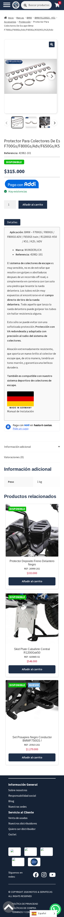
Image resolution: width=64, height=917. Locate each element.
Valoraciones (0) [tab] (14, 457)
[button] (52, 44)
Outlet (12, 834)
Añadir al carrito (33, 204)
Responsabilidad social (22, 795)
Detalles (12, 222)
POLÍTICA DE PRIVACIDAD (25, 903)
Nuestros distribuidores (22, 823)
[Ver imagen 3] (45, 122)
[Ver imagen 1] (17, 122)
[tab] (13, 222)
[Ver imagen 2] (31, 122)
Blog (11, 801)
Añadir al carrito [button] (32, 581)
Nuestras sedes (17, 806)
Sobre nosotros (17, 790)
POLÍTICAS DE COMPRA (24, 908)
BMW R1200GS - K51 (45, 17)
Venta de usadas (18, 818)
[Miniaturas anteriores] (7, 123)
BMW (29, 17)
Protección (25, 21)
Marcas (20, 17)
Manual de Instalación (20, 411)
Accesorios (10, 21)
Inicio (11, 17)
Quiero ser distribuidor (22, 829)
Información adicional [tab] (17, 446)
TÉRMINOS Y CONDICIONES (26, 912)
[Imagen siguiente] (51, 76)
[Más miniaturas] (54, 123)
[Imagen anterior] (9, 76)
